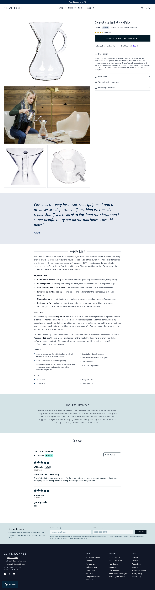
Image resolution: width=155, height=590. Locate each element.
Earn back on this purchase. (124, 27)
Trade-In (135, 567)
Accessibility (136, 577)
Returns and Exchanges (118, 573)
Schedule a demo (115, 561)
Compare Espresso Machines (93, 578)
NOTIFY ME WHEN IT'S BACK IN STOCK (122, 38)
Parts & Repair (91, 570)
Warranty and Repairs (117, 577)
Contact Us (113, 567)
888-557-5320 (12, 558)
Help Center (113, 564)
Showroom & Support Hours (14, 564)
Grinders (89, 561)
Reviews (135, 561)
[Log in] (146, 8)
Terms (85, 538)
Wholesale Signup (139, 570)
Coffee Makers (91, 567)
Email (55, 528)
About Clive (136, 564)
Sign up (141, 532)
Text (98, 528)
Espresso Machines (93, 558)
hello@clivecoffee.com (17, 561)
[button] (122, 54)
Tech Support (114, 570)
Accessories (90, 564)
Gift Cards (89, 573)
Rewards (135, 558)
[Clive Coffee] (15, 8)
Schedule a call (114, 558)
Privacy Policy (78, 538)
